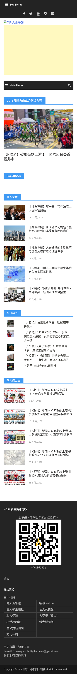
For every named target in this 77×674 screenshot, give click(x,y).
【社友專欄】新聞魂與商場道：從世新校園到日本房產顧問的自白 (50, 229)
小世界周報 (13, 622)
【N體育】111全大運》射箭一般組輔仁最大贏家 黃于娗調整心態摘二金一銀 (47, 336)
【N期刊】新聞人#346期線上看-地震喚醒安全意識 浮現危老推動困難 (50, 412)
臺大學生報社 (15, 609)
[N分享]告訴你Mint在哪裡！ (41, 365)
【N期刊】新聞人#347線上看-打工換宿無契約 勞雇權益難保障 (50, 391)
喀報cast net (47, 603)
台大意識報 (46, 609)
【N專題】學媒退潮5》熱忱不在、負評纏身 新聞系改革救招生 (50, 290)
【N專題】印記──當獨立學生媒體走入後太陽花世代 (50, 270)
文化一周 (12, 634)
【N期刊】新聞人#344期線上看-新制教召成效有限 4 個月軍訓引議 (50, 453)
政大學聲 (12, 615)
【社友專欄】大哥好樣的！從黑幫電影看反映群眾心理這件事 (50, 249)
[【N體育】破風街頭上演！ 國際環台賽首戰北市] (38, 128)
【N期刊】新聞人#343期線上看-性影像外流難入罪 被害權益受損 (50, 473)
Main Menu (16, 85)
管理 (6, 579)
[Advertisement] (38, 50)
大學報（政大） (49, 615)
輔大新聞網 (46, 622)
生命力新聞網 (15, 628)
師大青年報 (13, 603)
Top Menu (16, 4)
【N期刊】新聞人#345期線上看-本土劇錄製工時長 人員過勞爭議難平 (50, 432)
